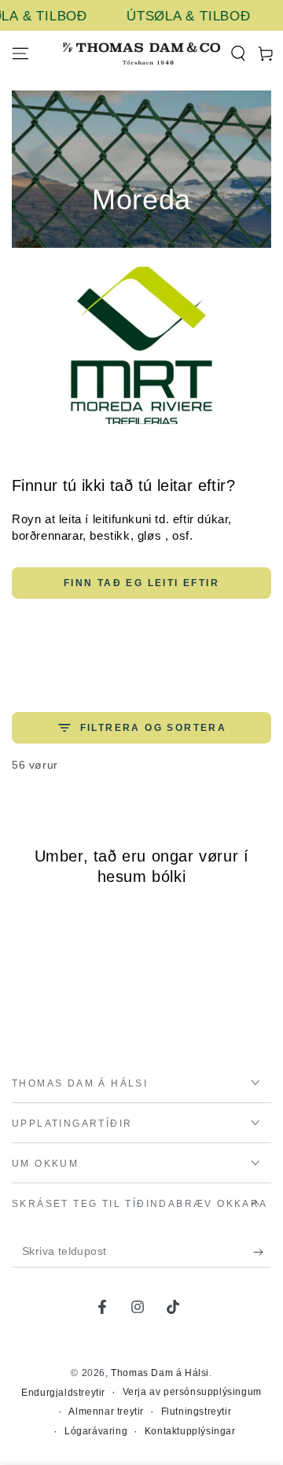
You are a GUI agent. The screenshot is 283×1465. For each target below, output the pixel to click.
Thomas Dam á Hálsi (160, 1372)
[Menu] (20, 53)
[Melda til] (262, 1251)
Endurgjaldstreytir (63, 1392)
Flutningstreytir (196, 1411)
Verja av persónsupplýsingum (192, 1391)
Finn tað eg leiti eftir (141, 583)
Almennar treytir (106, 1411)
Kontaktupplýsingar (190, 1431)
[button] (238, 53)
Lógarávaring (95, 1431)
